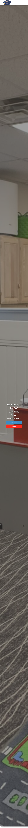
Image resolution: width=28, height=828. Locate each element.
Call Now (14, 426)
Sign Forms (14, 422)
